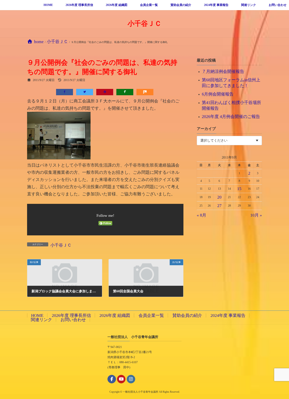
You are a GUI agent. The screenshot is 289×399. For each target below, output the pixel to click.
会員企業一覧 (151, 315)
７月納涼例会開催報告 (223, 71)
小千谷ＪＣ (61, 245)
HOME (37, 315)
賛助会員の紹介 (187, 315)
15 (239, 188)
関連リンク (41, 319)
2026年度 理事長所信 (71, 315)
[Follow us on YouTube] (121, 379)
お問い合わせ (73, 319)
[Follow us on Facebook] (111, 379)
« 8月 (201, 215)
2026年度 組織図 (114, 315)
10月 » (256, 215)
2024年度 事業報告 (228, 315)
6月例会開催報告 (218, 93)
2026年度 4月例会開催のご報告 (231, 116)
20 (219, 197)
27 (219, 205)
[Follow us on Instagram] (131, 379)
